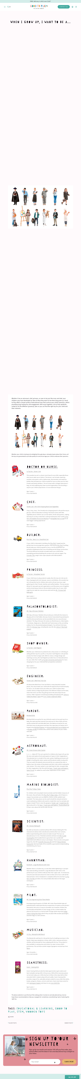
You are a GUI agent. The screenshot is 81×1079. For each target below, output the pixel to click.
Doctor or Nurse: (42, 467)
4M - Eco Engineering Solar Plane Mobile (38, 899)
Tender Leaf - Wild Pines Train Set (36, 681)
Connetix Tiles (31, 555)
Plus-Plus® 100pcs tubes (51, 795)
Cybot (39, 697)
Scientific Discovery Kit (44, 842)
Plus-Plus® (53, 543)
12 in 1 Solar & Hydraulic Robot (52, 697)
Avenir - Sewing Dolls (33, 967)
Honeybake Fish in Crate (57, 518)
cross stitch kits (55, 983)
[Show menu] (4, 7)
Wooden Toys (35, 1012)
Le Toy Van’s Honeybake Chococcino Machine (47, 518)
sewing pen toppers (35, 983)
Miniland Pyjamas (39, 727)
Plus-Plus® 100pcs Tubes (34, 789)
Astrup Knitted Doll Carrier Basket (56, 727)
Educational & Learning (34, 1008)
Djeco (28, 948)
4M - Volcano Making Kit (33, 826)
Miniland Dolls (31, 715)
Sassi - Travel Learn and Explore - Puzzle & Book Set (54, 805)
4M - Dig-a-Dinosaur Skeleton (35, 611)
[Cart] (76, 7)
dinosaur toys (36, 627)
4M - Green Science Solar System (36, 750)
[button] (72, 1077)
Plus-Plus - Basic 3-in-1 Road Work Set (37, 539)
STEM (20, 1012)
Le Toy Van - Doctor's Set (34, 471)
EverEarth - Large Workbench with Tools (38, 865)
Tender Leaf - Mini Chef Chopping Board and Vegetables (43, 507)
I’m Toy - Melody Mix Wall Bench (36, 934)
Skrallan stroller (32, 729)
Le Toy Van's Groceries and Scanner (52, 660)
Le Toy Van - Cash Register (34, 648)
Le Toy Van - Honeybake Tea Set (36, 574)
